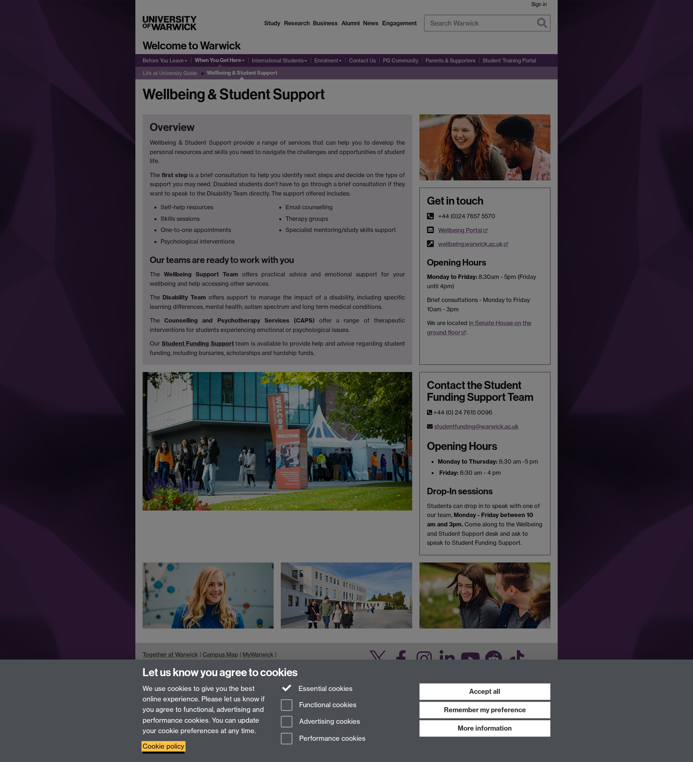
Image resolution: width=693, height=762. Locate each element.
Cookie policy (163, 746)
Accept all (484, 691)
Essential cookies (325, 688)
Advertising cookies (328, 722)
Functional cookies (327, 705)
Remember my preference (485, 710)
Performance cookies (331, 739)
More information (485, 728)
